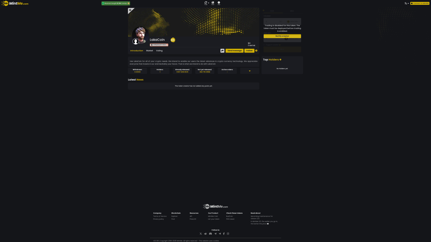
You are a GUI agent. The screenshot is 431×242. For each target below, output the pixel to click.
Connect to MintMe (421, 3)
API (191, 216)
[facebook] (224, 233)
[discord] (210, 233)
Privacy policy (158, 219)
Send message (235, 50)
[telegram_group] (215, 233)
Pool (173, 219)
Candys (124, 3)
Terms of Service (160, 216)
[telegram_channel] (220, 233)
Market (149, 50)
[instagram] (228, 233)
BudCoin (229, 216)
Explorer (175, 216)
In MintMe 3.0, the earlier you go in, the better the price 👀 (264, 222)
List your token (213, 219)
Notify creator (282, 36)
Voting (159, 50)
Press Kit (193, 219)
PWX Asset (230, 219)
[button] (206, 3)
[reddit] (205, 233)
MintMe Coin (213, 216)
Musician (108, 3)
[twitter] (201, 233)
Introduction (136, 50)
